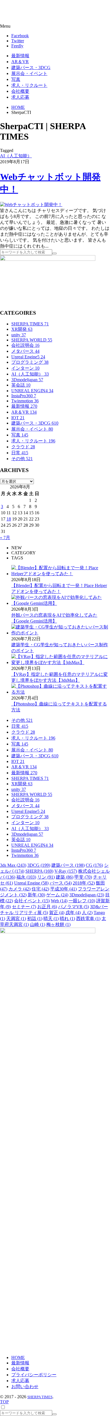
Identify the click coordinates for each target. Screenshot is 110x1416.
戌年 (73, 912)
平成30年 (63, 888)
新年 (36, 894)
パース (61, 883)
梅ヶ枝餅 (58, 924)
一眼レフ (82, 900)
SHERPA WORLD (31, 340)
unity (18, 334)
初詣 (34, 918)
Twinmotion (25, 400)
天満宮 (16, 918)
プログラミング (30, 362)
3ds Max (13, 865)
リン (46, 877)
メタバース (25, 351)
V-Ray (65, 871)
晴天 (51, 918)
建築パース (68, 865)
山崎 (37, 924)
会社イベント (32, 900)
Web (59, 900)
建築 (64, 877)
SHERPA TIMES (30, 323)
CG (94, 865)
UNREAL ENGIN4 (32, 390)
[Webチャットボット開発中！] (31, 204)
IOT (18, 417)
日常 (19, 452)
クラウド (23, 446)
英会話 (20, 385)
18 (8, 519)
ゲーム (57, 894)
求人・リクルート (33, 440)
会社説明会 (25, 345)
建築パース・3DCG (34, 423)
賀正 (56, 912)
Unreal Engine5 (28, 356)
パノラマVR (73, 906)
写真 (19, 435)
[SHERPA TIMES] (32, 12)
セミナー (24, 906)
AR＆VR (24, 412)
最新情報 (24, 406)
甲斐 (83, 877)
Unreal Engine (31, 883)
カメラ (19, 888)
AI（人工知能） (16, 155)
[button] (55, 26)
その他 (22, 458)
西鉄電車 (88, 918)
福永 (26, 877)
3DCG (38, 865)
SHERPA (39, 871)
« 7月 (5, 537)
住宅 (40, 888)
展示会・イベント (32, 429)
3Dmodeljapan (27, 379)
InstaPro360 (23, 395)
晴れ (67, 918)
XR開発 (21, 329)
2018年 (84, 883)
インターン (25, 368)
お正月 (47, 906)
